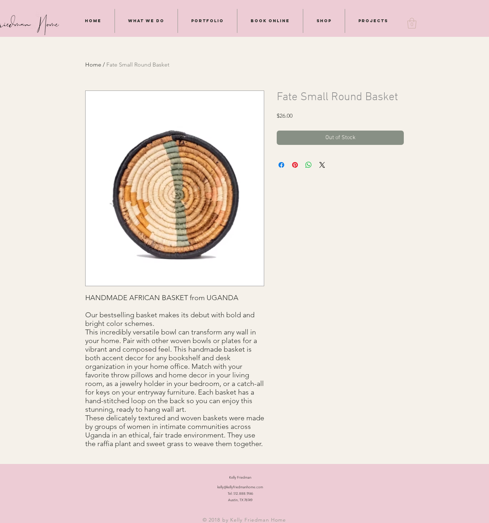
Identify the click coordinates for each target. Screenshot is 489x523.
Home (93, 64)
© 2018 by (216, 520)
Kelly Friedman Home (258, 520)
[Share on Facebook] (281, 165)
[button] (411, 23)
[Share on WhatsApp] (308, 165)
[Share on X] (322, 165)
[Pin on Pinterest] (295, 165)
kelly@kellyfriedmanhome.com (240, 487)
